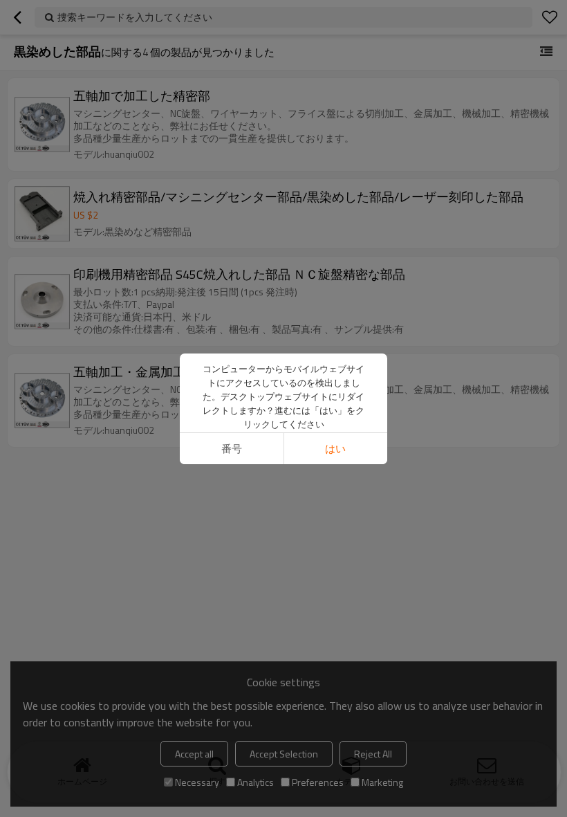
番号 (231, 449)
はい (335, 449)
